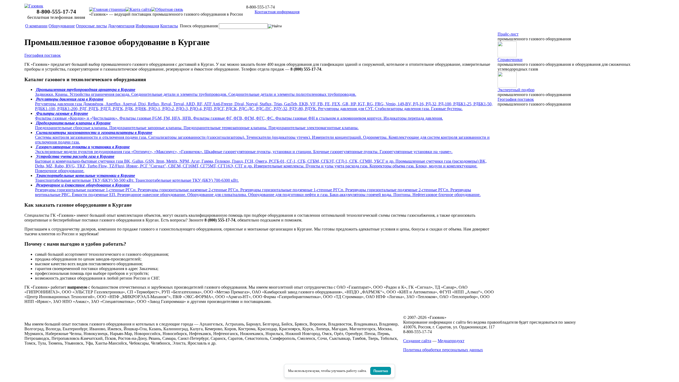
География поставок (42, 55)
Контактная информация (277, 12)
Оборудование (62, 26)
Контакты (169, 26)
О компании (36, 26)
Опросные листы (91, 26)
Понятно (380, 371)
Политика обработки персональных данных (443, 350)
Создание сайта (417, 340)
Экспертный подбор (516, 90)
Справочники (510, 59)
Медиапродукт (451, 340)
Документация (121, 26)
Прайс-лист (508, 34)
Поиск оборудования (199, 26)
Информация (147, 26)
